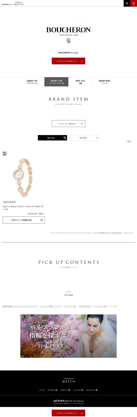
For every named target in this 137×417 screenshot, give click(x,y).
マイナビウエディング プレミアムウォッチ (12, 3)
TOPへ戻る (68, 295)
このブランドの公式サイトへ (66, 61)
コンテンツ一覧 (92, 390)
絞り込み (51, 137)
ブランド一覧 (70, 306)
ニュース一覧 (78, 390)
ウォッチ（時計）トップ (50, 306)
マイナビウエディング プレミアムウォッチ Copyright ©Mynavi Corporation (68, 402)
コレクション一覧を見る (67, 124)
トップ (41, 390)
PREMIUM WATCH (68, 380)
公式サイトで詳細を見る (21, 220)
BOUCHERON (85, 306)
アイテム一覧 (100, 306)
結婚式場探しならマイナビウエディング (19, 306)
